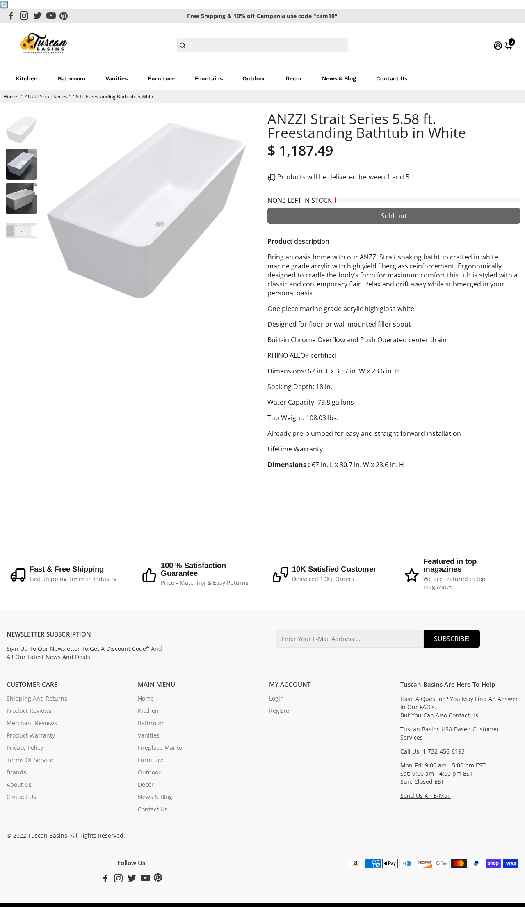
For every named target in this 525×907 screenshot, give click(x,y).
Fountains (209, 78)
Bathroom (71, 78)
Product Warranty (31, 735)
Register (280, 711)
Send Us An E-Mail (425, 795)
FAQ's (427, 707)
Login (276, 698)
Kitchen (27, 78)
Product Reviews (29, 711)
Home (10, 96)
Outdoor (253, 78)
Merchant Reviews (32, 723)
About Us (19, 784)
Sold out (394, 215)
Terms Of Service (30, 760)
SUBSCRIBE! (452, 638)
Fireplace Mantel (161, 747)
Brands (16, 772)
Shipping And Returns (37, 698)
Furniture (161, 78)
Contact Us (391, 78)
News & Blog (339, 78)
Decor (293, 78)
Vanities (116, 78)
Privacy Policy (25, 747)
